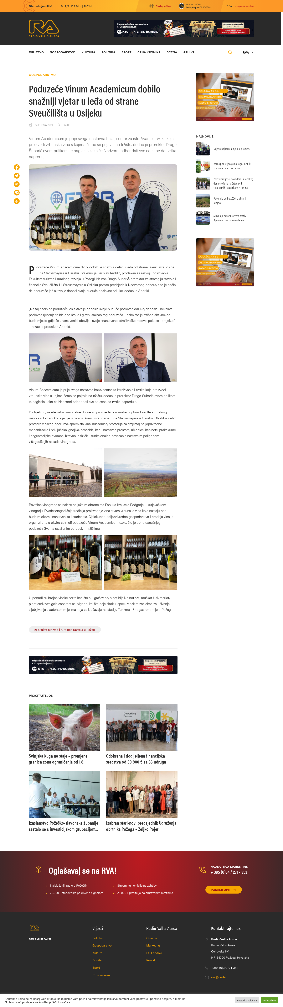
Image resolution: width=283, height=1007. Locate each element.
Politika (108, 52)
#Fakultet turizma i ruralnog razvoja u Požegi (64, 629)
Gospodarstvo (62, 52)
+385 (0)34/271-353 (224, 967)
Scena (172, 52)
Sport (126, 52)
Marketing (153, 945)
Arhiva (189, 52)
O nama (151, 938)
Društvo (36, 52)
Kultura (88, 52)
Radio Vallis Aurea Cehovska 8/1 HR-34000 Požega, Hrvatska (230, 948)
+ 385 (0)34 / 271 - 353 (228, 872)
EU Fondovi (154, 953)
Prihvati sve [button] (269, 1000)
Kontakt (151, 960)
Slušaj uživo (163, 6)
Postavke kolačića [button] (247, 1000)
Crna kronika (149, 52)
